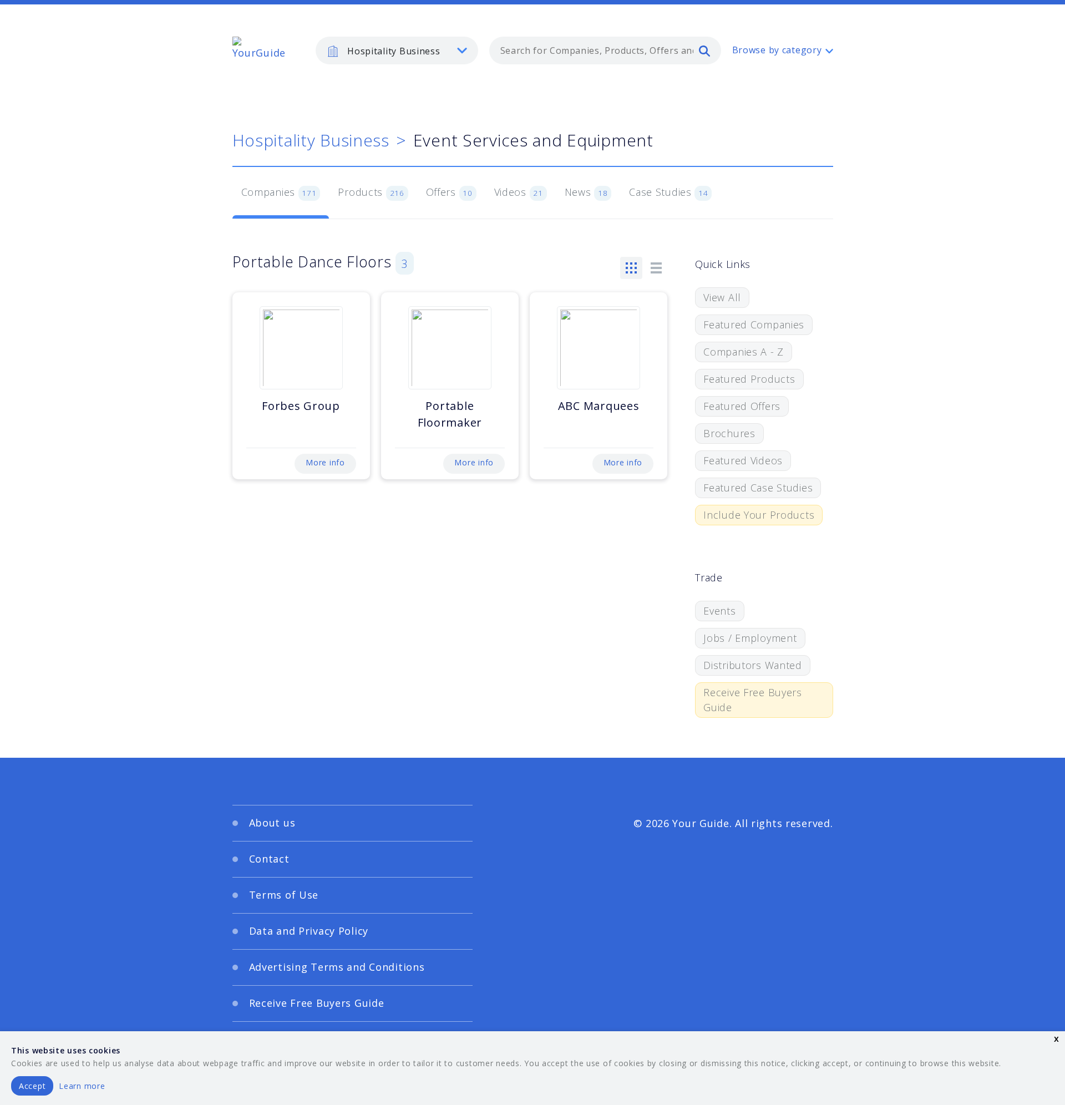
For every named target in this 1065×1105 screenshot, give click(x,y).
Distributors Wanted (752, 665)
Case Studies (668, 192)
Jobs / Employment (750, 638)
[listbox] (397, 50)
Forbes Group (301, 405)
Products (371, 192)
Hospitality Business (310, 140)
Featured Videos (743, 460)
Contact (269, 858)
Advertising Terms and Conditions (337, 967)
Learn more (82, 1086)
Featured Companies (753, 324)
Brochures (729, 433)
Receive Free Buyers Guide (752, 700)
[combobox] (605, 50)
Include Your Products (758, 514)
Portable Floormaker (450, 414)
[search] (704, 50)
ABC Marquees (599, 405)
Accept (32, 1086)
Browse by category (777, 50)
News (586, 192)
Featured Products (749, 379)
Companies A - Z (743, 351)
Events (719, 610)
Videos (518, 192)
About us (272, 822)
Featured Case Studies (758, 487)
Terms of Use (284, 894)
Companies (279, 192)
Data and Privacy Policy (309, 930)
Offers (449, 192)
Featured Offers (741, 406)
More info (325, 462)
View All (722, 297)
